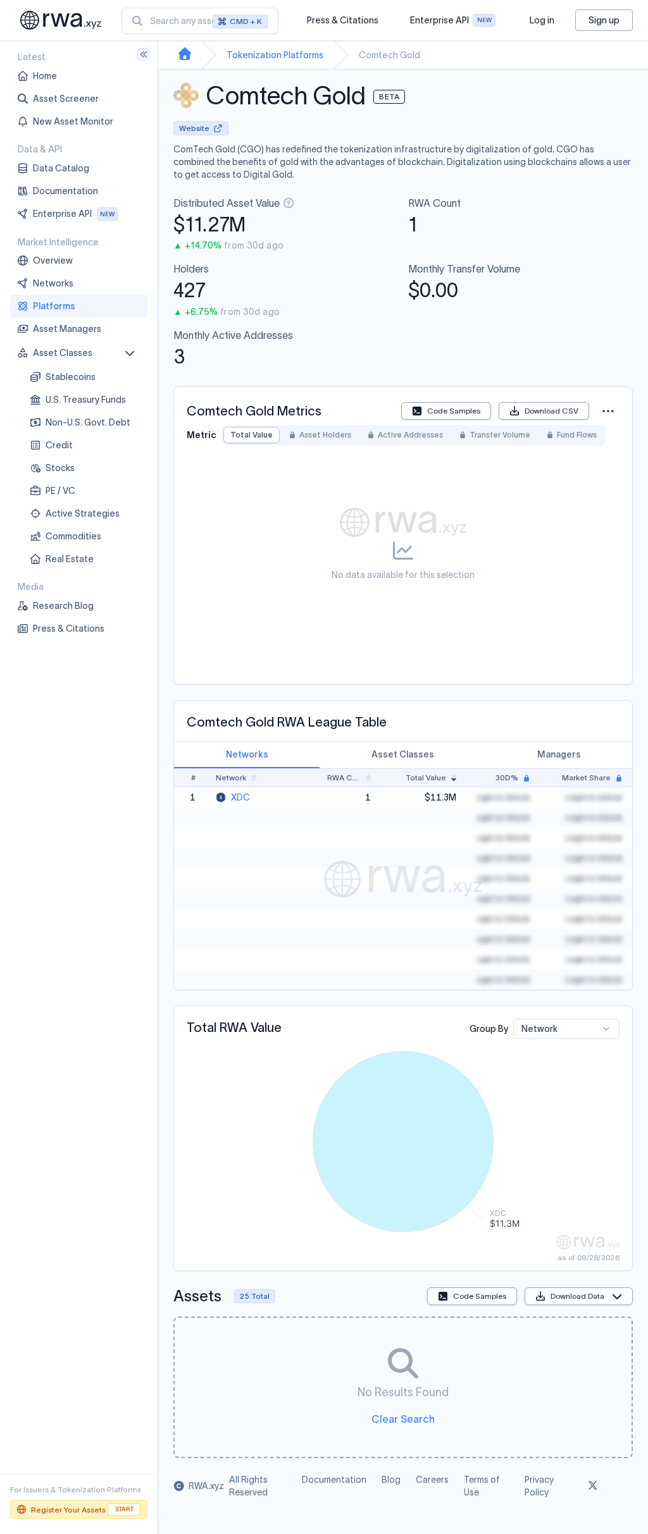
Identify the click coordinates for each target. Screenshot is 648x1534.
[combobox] (200, 21)
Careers (432, 1480)
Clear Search (403, 1419)
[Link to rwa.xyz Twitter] (593, 1486)
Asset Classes (402, 754)
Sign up (604, 20)
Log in (542, 20)
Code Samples (453, 411)
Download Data (577, 1296)
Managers (559, 754)
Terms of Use (482, 1486)
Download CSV (551, 411)
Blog (391, 1480)
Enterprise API (451, 23)
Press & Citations (342, 20)
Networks (247, 754)
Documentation (334, 1480)
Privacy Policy (539, 1486)
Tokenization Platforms (275, 55)
